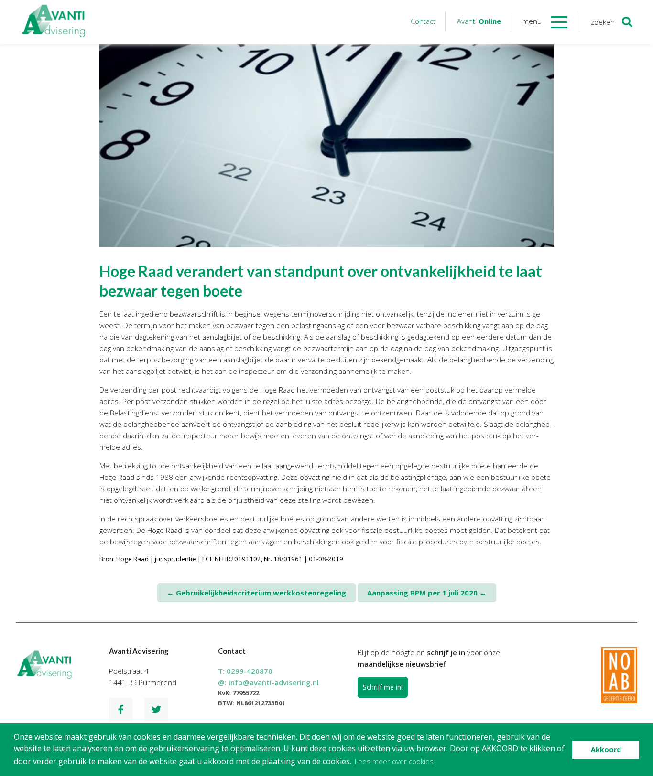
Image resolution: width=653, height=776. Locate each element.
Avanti (479, 21)
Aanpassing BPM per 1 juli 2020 (427, 592)
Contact (423, 21)
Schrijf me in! (383, 686)
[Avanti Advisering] (54, 22)
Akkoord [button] (606, 749)
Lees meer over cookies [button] (394, 761)
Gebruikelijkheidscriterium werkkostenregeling (256, 592)
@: (268, 682)
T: (245, 671)
